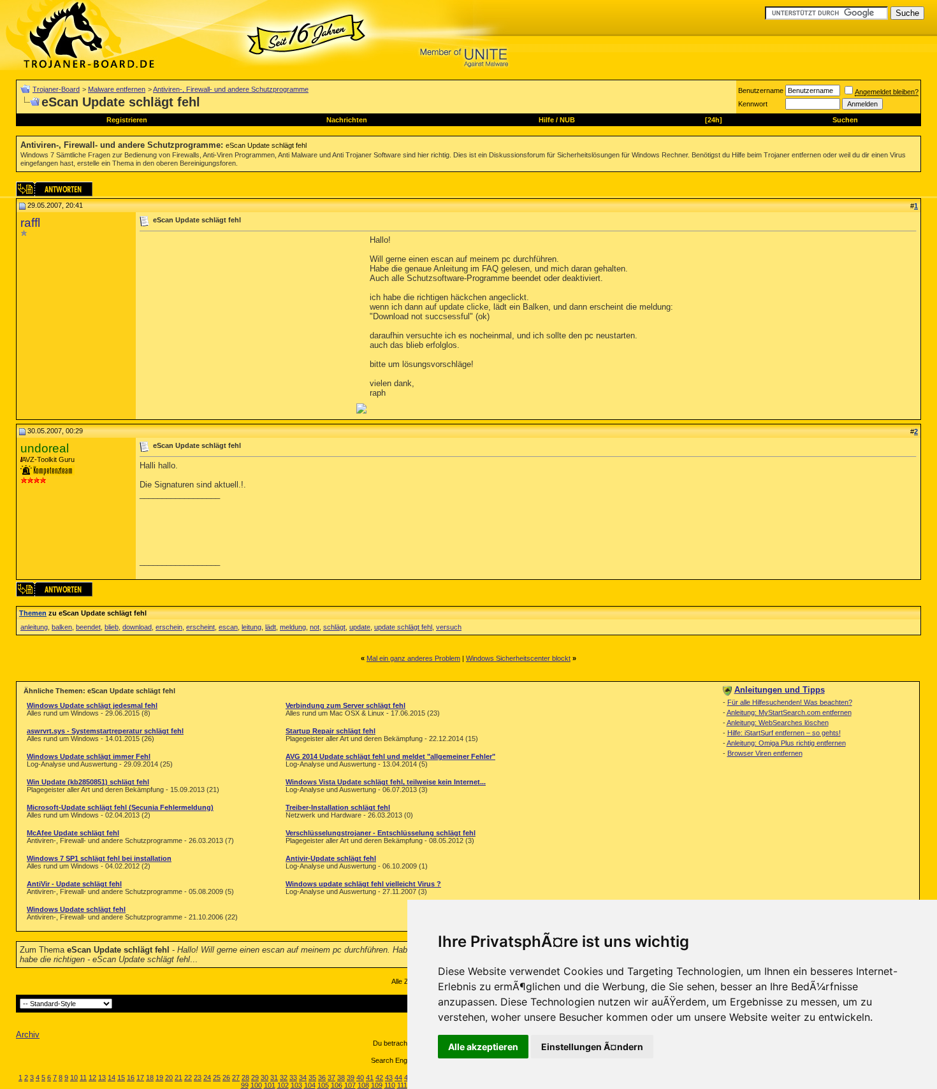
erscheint (200, 627)
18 (150, 1077)
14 (111, 1077)
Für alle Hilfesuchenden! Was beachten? (789, 702)
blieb (112, 627)
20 (169, 1077)
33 (293, 1077)
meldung (293, 627)
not (314, 627)
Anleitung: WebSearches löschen (778, 722)
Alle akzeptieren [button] (483, 1046)
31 (274, 1077)
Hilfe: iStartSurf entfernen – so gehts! (784, 733)
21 (178, 1077)
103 (296, 1085)
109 (376, 1085)
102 (283, 1085)
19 (159, 1077)
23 (197, 1077)
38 (341, 1077)
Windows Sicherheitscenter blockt (518, 658)
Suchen (845, 120)
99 (245, 1085)
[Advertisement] (247, 324)
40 (360, 1077)
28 (245, 1077)
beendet (88, 627)
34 (303, 1077)
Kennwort (752, 104)
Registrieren (126, 120)
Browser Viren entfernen (765, 753)
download (137, 627)
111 (402, 1085)
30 (264, 1077)
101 (269, 1085)
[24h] (713, 120)
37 (331, 1077)
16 (130, 1077)
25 (217, 1077)
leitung (251, 627)
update (359, 627)
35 (312, 1077)
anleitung (34, 627)
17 (140, 1077)
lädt (270, 627)
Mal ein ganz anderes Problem (413, 658)
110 (389, 1085)
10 (74, 1077)
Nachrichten (346, 120)
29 (255, 1077)
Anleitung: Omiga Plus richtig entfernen (786, 743)
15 (121, 1077)
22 (188, 1077)
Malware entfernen (116, 89)
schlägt (334, 627)
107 (350, 1085)
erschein (169, 627)
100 (256, 1085)
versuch (448, 627)
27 (236, 1077)
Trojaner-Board (56, 89)
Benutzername (760, 90)
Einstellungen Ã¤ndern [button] (592, 1046)
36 (322, 1077)
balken (62, 627)
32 (283, 1077)
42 (379, 1077)
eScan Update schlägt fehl (266, 145)
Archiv (28, 1034)
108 (363, 1085)
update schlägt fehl (403, 627)
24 (207, 1077)
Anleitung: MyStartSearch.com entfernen (789, 712)
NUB (567, 120)
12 (92, 1077)
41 (370, 1077)
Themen (33, 613)
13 (102, 1077)
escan (228, 627)
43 (389, 1077)
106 (336, 1085)
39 (350, 1077)
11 (83, 1077)
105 (323, 1085)
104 (310, 1085)
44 (398, 1077)
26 (226, 1077)
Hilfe (546, 120)
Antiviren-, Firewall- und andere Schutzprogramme (231, 89)
